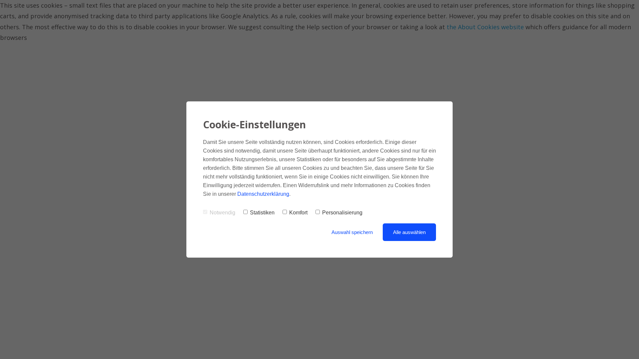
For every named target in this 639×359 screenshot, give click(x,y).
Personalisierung (342, 212)
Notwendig (222, 212)
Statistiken (262, 212)
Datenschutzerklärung (263, 194)
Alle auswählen (409, 232)
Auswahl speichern (352, 232)
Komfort (298, 212)
